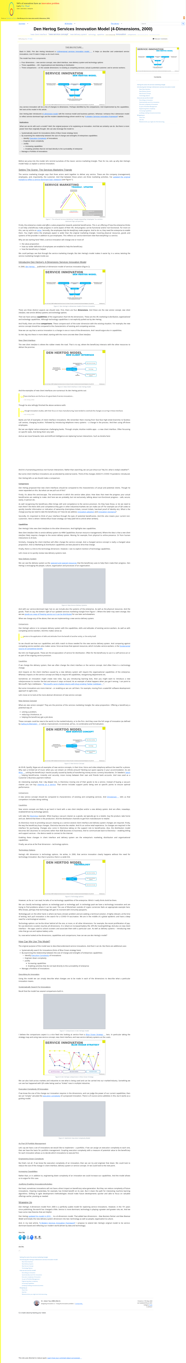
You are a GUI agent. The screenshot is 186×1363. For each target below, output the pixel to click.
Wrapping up (23, 1288)
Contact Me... (79, 1303)
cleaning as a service (46, 784)
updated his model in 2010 (39, 1216)
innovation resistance (107, 512)
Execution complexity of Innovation (31, 1277)
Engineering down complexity (30, 1281)
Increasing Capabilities (28, 1283)
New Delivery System (27, 1264)
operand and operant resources (64, 563)
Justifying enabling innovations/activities (32, 1285)
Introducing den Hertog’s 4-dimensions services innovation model (39, 1259)
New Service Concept (27, 1266)
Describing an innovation (28, 1272)
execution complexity (51, 1096)
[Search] (183, 23)
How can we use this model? (28, 1270)
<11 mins (29, 39)
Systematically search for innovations (32, 1275)
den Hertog (29, 266)
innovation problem (50, 3)
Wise (21, 772)
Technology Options (27, 1268)
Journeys (22, 24)
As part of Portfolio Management (31, 1279)
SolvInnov (9, 18)
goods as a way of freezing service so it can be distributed (48, 614)
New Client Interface (27, 1261)
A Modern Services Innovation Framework (101, 117)
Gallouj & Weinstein (29, 724)
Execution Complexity (38, 138)
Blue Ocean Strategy (94, 1034)
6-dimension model (50, 114)
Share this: (25, 1290)
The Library (115, 24)
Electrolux (34, 816)
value (39, 230)
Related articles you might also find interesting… (35, 1294)
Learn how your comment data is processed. (63, 1358)
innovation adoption (86, 512)
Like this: (24, 1292)
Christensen (112, 797)
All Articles (68, 24)
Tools (14, 18)
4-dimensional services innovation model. (73, 52)
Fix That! (25, 6)
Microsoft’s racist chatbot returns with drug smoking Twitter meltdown (72, 684)
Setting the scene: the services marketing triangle (34, 1257)
